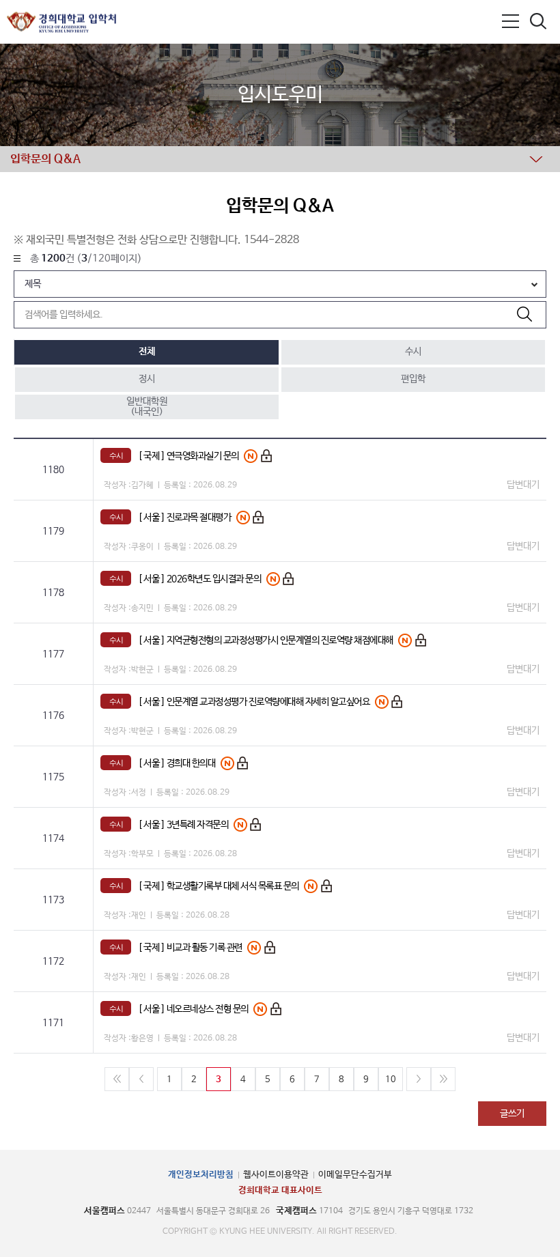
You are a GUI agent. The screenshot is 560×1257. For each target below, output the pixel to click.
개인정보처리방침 (201, 1175)
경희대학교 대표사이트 (280, 1190)
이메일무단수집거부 (355, 1175)
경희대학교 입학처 (61, 22)
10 (390, 1080)
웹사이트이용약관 (276, 1175)
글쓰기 (512, 1113)
